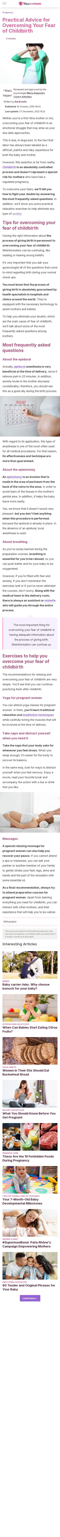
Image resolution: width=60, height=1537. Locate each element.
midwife (50, 600)
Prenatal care (10, 1153)
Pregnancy (7, 12)
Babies (5, 981)
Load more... (30, 1298)
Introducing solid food (15, 1024)
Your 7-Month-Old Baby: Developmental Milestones (22, 1201)
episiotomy (14, 476)
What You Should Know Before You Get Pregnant (29, 1115)
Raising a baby (10, 1239)
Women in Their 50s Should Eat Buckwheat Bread (25, 1072)
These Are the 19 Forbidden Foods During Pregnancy (28, 1158)
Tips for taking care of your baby (21, 1196)
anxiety (16, 213)
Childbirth (9, 167)
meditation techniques (38, 714)
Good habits (9, 1067)
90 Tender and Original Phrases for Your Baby (28, 1287)
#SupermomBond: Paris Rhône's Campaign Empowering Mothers (26, 1244)
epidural (19, 366)
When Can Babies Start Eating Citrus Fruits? (29, 1029)
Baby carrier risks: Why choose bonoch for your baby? (26, 986)
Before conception (13, 1110)
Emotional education (14, 1282)
